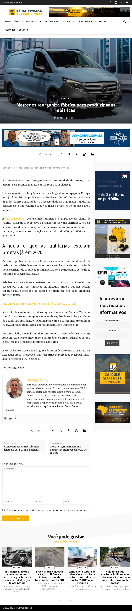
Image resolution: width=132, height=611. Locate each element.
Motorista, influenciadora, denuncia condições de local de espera (68, 449)
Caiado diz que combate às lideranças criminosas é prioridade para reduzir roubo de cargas (115, 577)
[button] (124, 21)
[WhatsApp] (84, 154)
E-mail (112, 330)
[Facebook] (110, 2)
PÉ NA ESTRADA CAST (36, 22)
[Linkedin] (92, 154)
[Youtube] (127, 2)
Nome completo (112, 320)
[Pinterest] (76, 154)
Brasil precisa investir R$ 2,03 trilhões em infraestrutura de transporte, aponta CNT (49, 576)
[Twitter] (121, 2)
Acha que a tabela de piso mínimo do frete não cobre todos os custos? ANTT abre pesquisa (82, 577)
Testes (102, 22)
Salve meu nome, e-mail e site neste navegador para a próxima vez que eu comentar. (47, 510)
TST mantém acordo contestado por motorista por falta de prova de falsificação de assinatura (17, 577)
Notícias (67, 22)
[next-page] (69, 601)
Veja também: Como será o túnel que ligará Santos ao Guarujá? (39, 303)
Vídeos (17, 22)
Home (8, 22)
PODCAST (54, 22)
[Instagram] (115, 2)
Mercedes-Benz (15, 218)
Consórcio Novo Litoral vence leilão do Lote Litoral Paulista (21, 448)
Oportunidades (85, 22)
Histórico (10, 30)
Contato (23, 30)
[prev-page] (61, 601)
